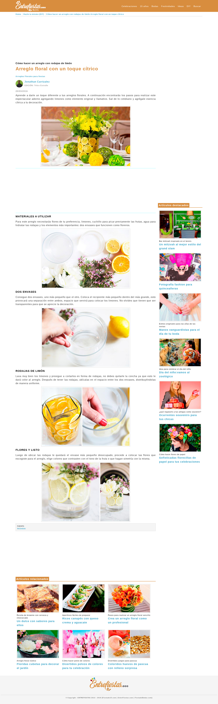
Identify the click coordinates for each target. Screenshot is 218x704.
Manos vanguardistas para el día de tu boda (179, 329)
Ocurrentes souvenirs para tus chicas (180, 416)
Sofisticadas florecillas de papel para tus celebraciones (179, 458)
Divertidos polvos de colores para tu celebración (82, 665)
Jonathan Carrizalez (37, 81)
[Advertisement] (86, 38)
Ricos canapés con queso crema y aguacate (80, 619)
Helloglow (21, 528)
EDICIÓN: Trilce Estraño (36, 85)
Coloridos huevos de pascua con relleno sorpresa (128, 665)
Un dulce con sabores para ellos (36, 620)
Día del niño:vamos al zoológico (175, 373)
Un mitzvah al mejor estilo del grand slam (180, 245)
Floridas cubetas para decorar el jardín (38, 665)
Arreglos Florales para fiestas (30, 76)
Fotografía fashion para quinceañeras (175, 286)
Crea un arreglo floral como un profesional (129, 619)
